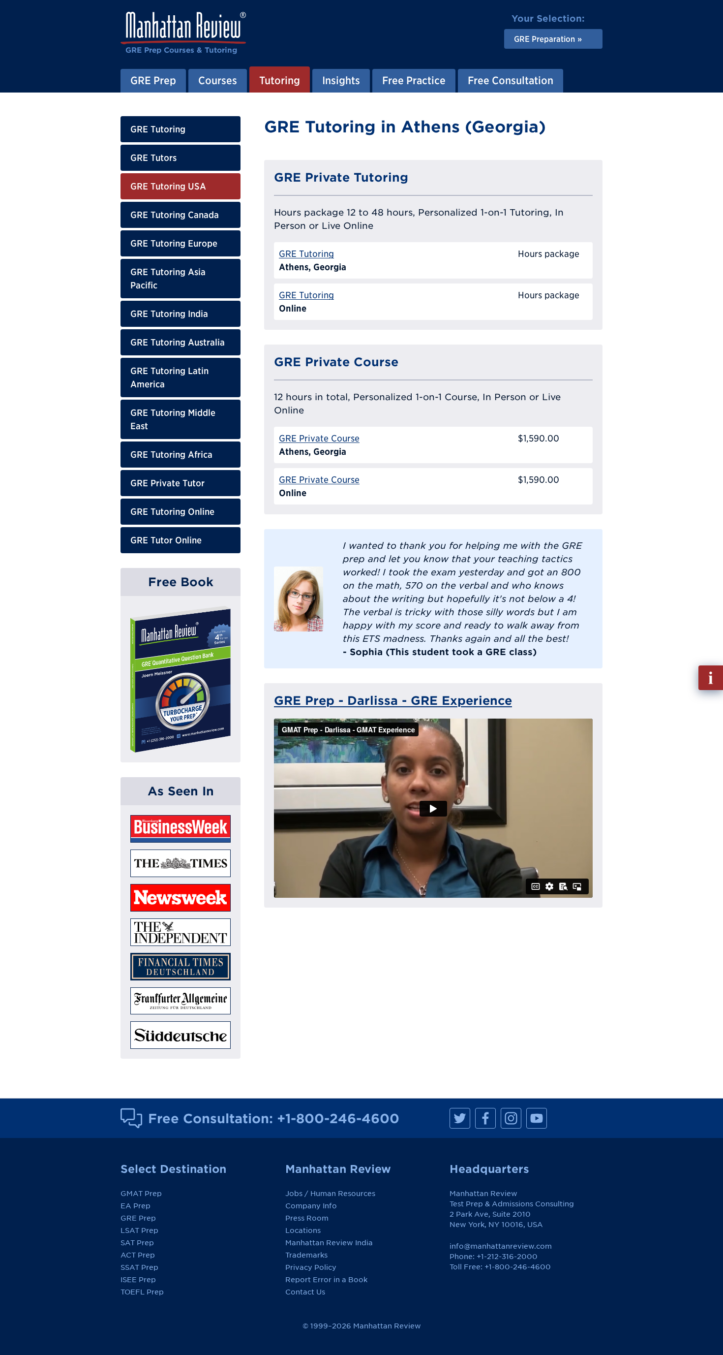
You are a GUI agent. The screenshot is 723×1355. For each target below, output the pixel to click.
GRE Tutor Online (166, 540)
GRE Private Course (319, 438)
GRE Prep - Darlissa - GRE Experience (393, 700)
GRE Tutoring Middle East (172, 419)
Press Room (307, 1218)
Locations (303, 1230)
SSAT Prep (139, 1267)
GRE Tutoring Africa (171, 454)
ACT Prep (137, 1255)
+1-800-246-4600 (338, 1118)
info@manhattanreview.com (501, 1246)
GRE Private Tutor (167, 483)
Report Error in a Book (326, 1280)
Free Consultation (510, 80)
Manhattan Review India (329, 1243)
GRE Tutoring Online (172, 511)
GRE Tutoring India (169, 314)
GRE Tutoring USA (168, 186)
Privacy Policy (310, 1267)
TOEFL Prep (142, 1292)
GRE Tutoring (157, 129)
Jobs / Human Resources (330, 1193)
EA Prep (135, 1206)
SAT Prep (137, 1243)
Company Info (311, 1206)
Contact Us (305, 1292)
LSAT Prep (139, 1230)
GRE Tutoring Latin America (169, 377)
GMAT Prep (141, 1193)
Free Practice (414, 80)
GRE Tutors (153, 158)
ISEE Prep (138, 1280)
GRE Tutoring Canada (174, 215)
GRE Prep (153, 80)
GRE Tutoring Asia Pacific (168, 278)
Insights (341, 80)
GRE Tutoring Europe (173, 243)
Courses (217, 80)
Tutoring (279, 80)
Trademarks (306, 1255)
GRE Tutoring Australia (177, 342)
